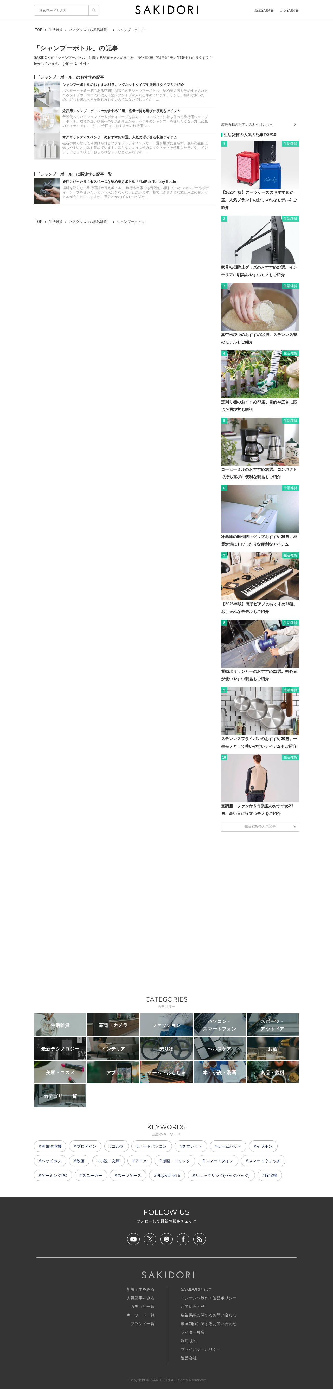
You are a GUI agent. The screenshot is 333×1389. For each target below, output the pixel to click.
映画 (81, 1161)
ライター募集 (193, 1332)
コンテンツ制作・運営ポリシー (208, 1298)
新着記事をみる (141, 1289)
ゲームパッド (229, 1146)
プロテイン (87, 1146)
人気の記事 (289, 10)
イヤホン (264, 1146)
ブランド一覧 (143, 1323)
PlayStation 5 (168, 1175)
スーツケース (130, 1175)
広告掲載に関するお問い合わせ (208, 1315)
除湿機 (271, 1175)
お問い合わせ (193, 1306)
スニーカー (92, 1175)
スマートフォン (219, 1161)
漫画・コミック (176, 1161)
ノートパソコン (153, 1146)
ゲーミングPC (54, 1175)
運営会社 (189, 1358)
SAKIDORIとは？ (196, 1289)
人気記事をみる (141, 1298)
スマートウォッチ (265, 1161)
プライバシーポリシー (201, 1349)
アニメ (141, 1161)
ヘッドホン (51, 1161)
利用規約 (189, 1341)
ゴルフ (118, 1146)
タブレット (192, 1146)
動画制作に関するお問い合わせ (208, 1323)
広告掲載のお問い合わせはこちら (247, 124)
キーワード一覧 (141, 1315)
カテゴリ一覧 (143, 1306)
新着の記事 (264, 10)
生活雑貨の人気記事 (260, 826)
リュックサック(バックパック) (222, 1175)
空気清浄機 (51, 1146)
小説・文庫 (110, 1161)
